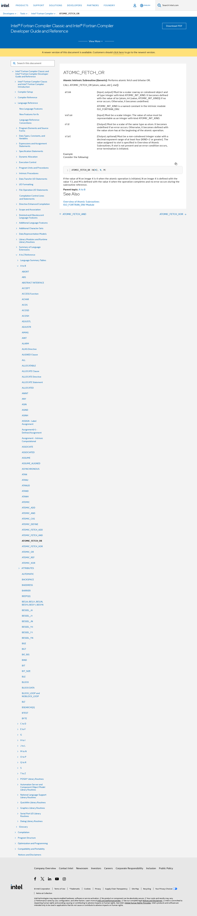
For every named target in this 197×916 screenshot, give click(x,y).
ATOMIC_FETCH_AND (32, 535)
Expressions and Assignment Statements (33, 144)
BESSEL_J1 (27, 615)
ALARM (25, 343)
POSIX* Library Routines (32, 779)
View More (95, 41)
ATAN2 (25, 480)
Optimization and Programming (33, 843)
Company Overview (45, 868)
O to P (23, 757)
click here (118, 52)
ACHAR (25, 299)
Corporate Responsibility (129, 868)
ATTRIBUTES (28, 568)
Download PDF (174, 26)
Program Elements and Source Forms (33, 129)
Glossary (23, 827)
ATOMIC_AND (28, 513)
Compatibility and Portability (31, 849)
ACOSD (25, 310)
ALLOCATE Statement (32, 382)
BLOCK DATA (28, 687)
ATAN (24, 474)
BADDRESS (27, 585)
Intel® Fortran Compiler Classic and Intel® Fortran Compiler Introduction (32, 84)
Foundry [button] (109, 5)
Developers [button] (74, 5)
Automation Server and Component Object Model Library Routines (32, 787)
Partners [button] (93, 5)
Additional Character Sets (31, 228)
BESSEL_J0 (27, 610)
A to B (23, 266)
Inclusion (151, 868)
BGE (24, 643)
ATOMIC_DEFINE (30, 524)
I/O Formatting (26, 184)
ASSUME (26, 457)
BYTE (24, 718)
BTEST (25, 713)
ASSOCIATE (27, 446)
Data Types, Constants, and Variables (32, 137)
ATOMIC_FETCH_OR (32, 540)
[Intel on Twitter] (42, 879)
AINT (24, 338)
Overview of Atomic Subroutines (81, 201)
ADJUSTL (26, 321)
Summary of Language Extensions (30, 248)
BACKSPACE (28, 579)
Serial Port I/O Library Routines (30, 815)
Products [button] (22, 5)
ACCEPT (26, 288)
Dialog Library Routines (31, 821)
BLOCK (25, 682)
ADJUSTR (26, 327)
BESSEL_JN (27, 621)
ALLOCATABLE (29, 365)
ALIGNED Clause (30, 354)
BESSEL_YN (27, 638)
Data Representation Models (33, 234)
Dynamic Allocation (28, 156)
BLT (23, 701)
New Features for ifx (29, 114)
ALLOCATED (28, 387)
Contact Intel (66, 868)
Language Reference (28, 103)
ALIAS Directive (29, 349)
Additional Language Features (33, 223)
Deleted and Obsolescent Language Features (31, 216)
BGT (24, 649)
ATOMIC (26, 502)
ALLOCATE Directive (31, 376)
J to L (22, 746)
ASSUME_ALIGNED (31, 463)
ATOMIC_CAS (28, 518)
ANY (24, 398)
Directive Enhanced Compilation (34, 204)
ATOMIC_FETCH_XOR (32, 546)
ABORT (25, 271)
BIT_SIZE (26, 671)
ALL (23, 360)
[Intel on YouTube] (57, 879)
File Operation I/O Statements (33, 190)
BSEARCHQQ (28, 707)
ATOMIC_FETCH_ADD (32, 529)
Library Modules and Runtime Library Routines (33, 240)
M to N (23, 751)
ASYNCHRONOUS (30, 469)
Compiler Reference (27, 97)
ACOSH (25, 316)
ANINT (25, 393)
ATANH (25, 496)
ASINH (25, 415)
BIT (23, 665)
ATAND (25, 491)
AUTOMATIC (28, 574)
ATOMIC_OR (28, 551)
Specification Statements (31, 151)
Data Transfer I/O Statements (33, 179)
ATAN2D (26, 485)
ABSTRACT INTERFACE (33, 282)
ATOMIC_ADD (28, 507)
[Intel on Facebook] (35, 879)
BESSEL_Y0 (27, 626)
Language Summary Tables (33, 260)
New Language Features (31, 108)
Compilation (23, 832)
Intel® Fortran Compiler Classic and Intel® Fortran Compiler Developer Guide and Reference (32, 74)
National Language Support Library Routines (33, 796)
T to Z (23, 773)
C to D (23, 723)
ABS (24, 277)
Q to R (23, 762)
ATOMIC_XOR (28, 563)
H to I (22, 740)
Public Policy (166, 868)
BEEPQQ (26, 596)
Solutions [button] (55, 5)
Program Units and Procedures (34, 168)
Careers (108, 868)
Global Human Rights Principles (138, 903)
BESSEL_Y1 (27, 632)
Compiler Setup (25, 92)
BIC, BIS (25, 654)
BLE (24, 676)
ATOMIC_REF (28, 557)
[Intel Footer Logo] (17, 886)
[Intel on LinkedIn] (49, 879)
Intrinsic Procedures (28, 173)
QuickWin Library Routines (33, 802)
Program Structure (27, 838)
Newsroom (82, 868)
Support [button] (38, 5)
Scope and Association (30, 209)
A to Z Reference (27, 255)
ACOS (25, 304)
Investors (96, 868)
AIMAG (25, 332)
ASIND (25, 410)
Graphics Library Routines (32, 808)
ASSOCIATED (28, 452)
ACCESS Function (30, 293)
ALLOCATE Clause (30, 371)
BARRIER (26, 590)
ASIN (24, 404)
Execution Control (27, 162)
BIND (24, 660)
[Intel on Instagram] (64, 879)
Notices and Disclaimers (29, 854)
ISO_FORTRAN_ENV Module (78, 204)
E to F (23, 729)
